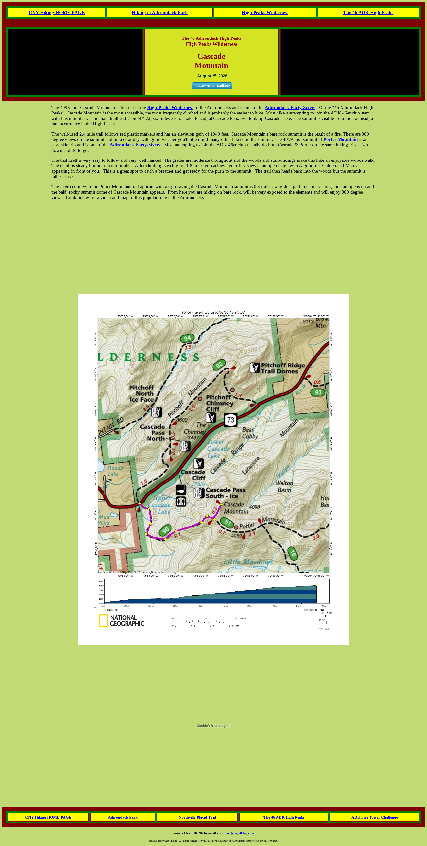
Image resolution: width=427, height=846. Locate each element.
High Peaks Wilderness (265, 12)
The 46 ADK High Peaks (284, 817)
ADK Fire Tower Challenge (374, 817)
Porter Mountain (340, 139)
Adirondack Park (123, 817)
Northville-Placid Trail (197, 817)
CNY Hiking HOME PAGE (48, 817)
